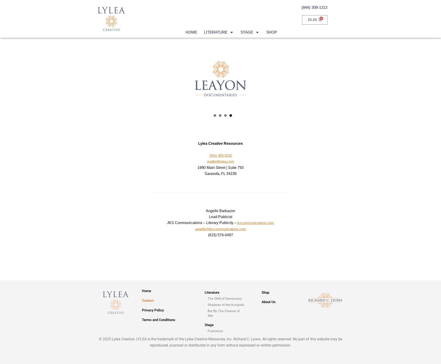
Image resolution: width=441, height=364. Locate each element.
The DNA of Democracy (225, 298)
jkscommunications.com (255, 223)
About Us (269, 302)
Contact (148, 301)
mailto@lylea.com (220, 161)
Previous (172, 78)
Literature (212, 292)
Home (146, 291)
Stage (209, 325)
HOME (191, 32)
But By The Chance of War (224, 313)
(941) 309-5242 (220, 155)
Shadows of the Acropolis (226, 305)
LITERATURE (215, 32)
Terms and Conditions (158, 320)
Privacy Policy (153, 310)
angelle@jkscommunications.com (220, 229)
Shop (265, 292)
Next (269, 78)
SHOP (271, 32)
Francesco (215, 331)
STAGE (246, 32)
